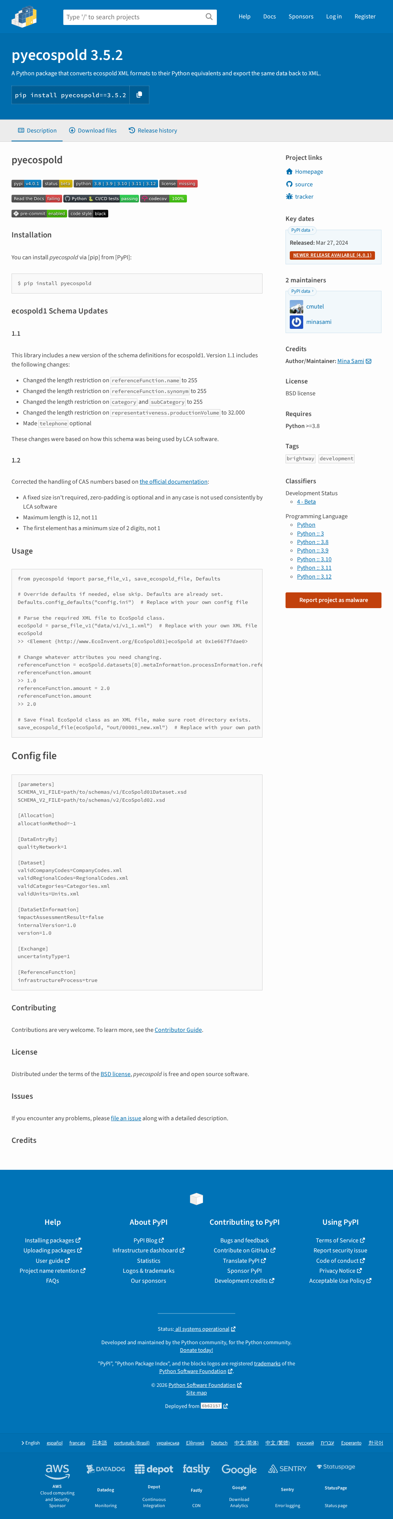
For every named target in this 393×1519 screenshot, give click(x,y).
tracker (304, 196)
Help (245, 16)
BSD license (115, 1074)
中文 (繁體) (278, 1443)
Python (306, 525)
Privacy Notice (337, 1271)
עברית (327, 1443)
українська (168, 1443)
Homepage (309, 171)
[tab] (37, 130)
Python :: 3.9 (313, 550)
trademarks (267, 1364)
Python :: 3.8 (313, 542)
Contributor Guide (178, 1030)
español (55, 1443)
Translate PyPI (241, 1261)
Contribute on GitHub (241, 1250)
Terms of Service (337, 1240)
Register (365, 16)
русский (305, 1443)
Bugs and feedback (244, 1240)
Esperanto (351, 1443)
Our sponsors (148, 1281)
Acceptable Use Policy (337, 1281)
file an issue (126, 1118)
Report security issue (340, 1250)
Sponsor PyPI (244, 1271)
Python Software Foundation (192, 1371)
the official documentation (174, 482)
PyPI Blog (145, 1240)
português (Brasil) (132, 1443)
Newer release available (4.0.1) (332, 255)
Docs (269, 16)
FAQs (52, 1281)
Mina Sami (350, 361)
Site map (196, 1393)
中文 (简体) (246, 1443)
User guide (49, 1261)
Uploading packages (49, 1250)
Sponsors (301, 16)
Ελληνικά (195, 1443)
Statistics (148, 1261)
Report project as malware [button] (333, 600)
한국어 (375, 1443)
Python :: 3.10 (314, 559)
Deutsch (219, 1443)
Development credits (241, 1281)
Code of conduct (337, 1261)
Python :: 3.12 (314, 576)
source (304, 184)
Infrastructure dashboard (145, 1250)
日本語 (99, 1443)
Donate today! (196, 1350)
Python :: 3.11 (314, 568)
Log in (334, 16)
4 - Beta (306, 501)
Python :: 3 (310, 533)
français (77, 1443)
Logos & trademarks (149, 1271)
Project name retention (49, 1271)
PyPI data (300, 230)
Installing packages (49, 1240)
